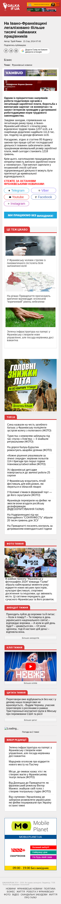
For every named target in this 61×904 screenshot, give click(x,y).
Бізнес (8, 60)
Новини (11, 888)
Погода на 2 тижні (30, 732)
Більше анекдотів (30, 638)
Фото (7, 894)
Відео (15, 894)
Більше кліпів (30, 683)
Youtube (17, 197)
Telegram (17, 190)
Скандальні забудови (34, 894)
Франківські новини (22, 65)
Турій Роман (16, 41)
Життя (21, 891)
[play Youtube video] (31, 666)
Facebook (44, 197)
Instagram (17, 203)
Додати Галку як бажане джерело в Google (36, 51)
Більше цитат (30, 720)
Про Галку (30, 897)
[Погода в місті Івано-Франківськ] (31, 728)
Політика (49, 888)
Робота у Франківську (40, 891)
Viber (44, 190)
